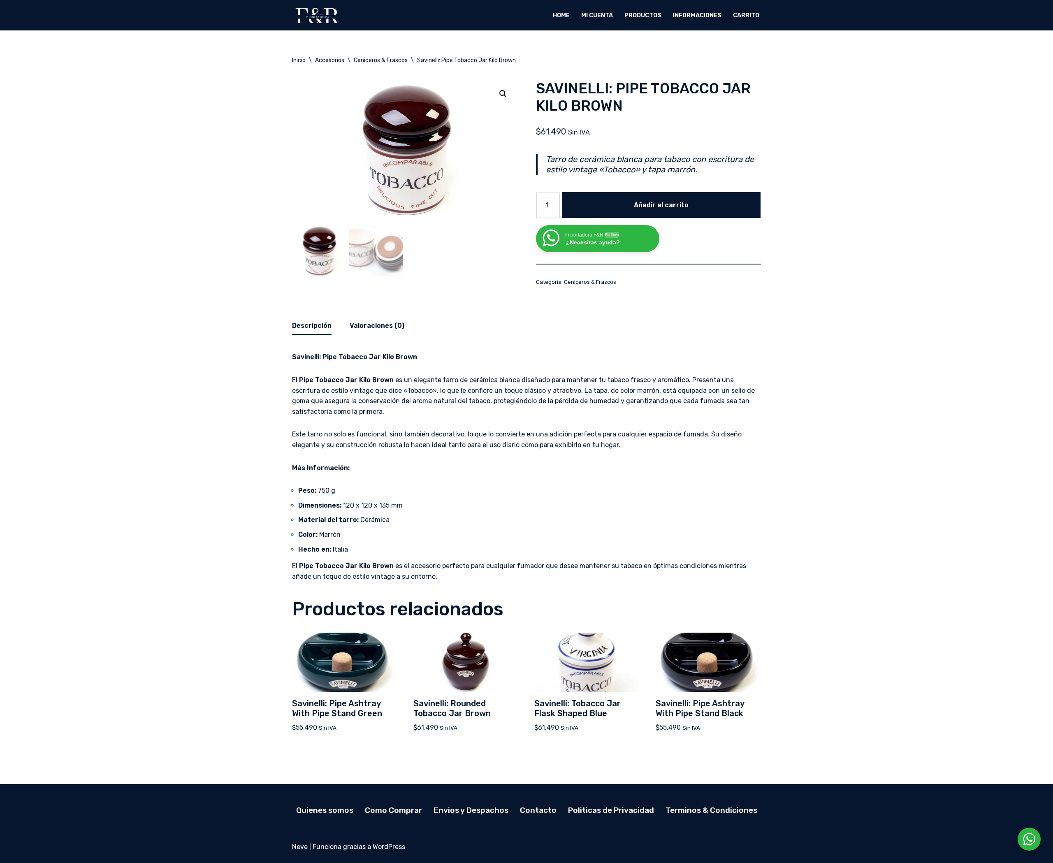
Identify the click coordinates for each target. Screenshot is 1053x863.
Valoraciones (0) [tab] (377, 325)
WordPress (389, 847)
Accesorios (329, 60)
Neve (300, 847)
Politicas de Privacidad (611, 810)
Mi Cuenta (597, 15)
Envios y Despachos (471, 810)
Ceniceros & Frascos (381, 60)
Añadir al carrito (661, 205)
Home (561, 15)
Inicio (299, 60)
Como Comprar (393, 810)
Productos (642, 15)
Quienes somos (324, 810)
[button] (503, 93)
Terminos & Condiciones (711, 810)
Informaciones (697, 15)
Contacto (538, 810)
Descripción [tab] (312, 325)
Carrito (746, 15)
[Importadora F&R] (316, 15)
